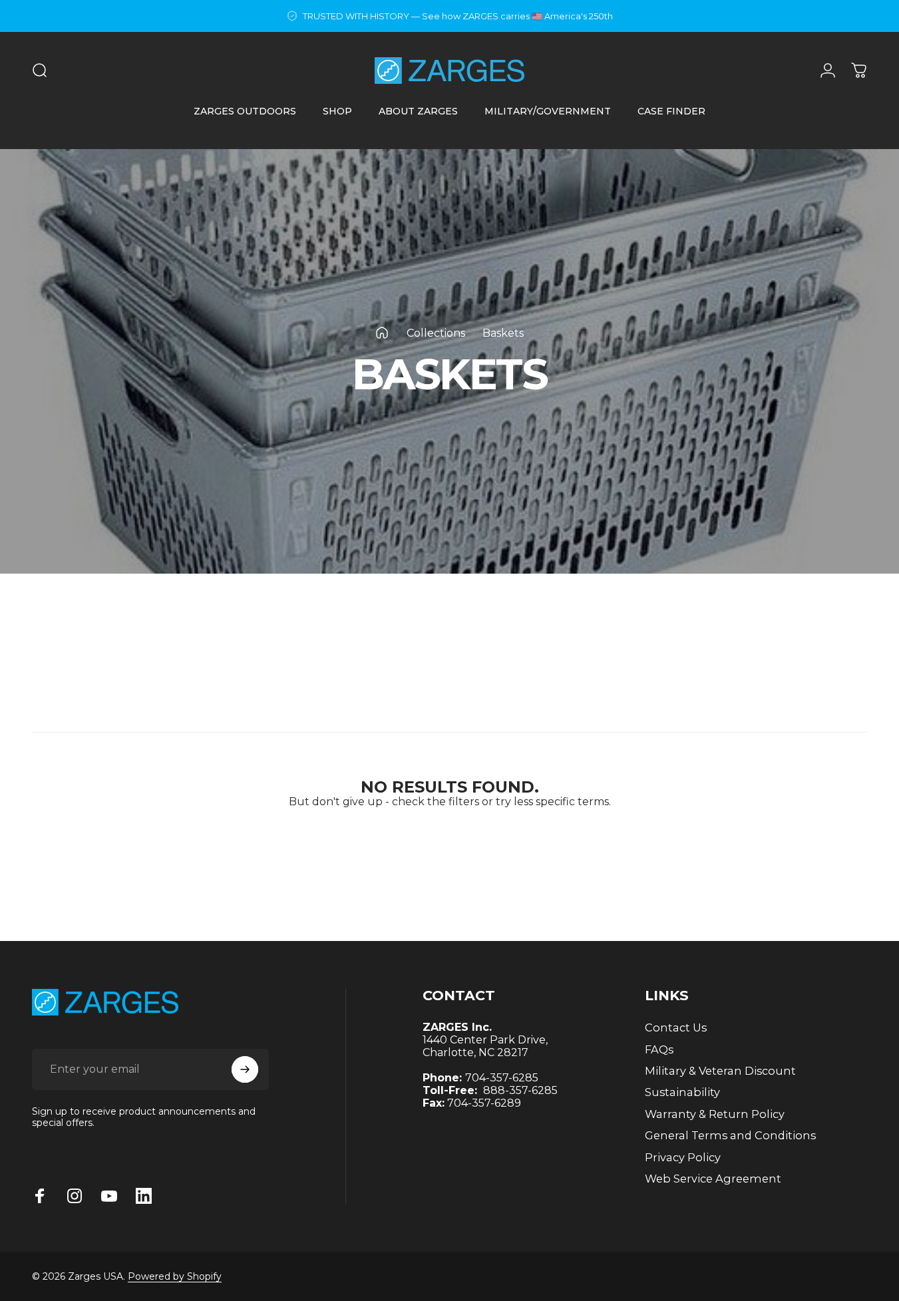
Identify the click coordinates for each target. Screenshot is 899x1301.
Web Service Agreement (713, 1178)
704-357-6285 (501, 1077)
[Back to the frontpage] (382, 332)
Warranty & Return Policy (715, 1114)
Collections (436, 333)
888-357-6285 (520, 1090)
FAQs (659, 1049)
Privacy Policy (683, 1157)
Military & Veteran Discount (720, 1070)
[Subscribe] (245, 1069)
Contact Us (676, 1027)
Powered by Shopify (175, 1276)
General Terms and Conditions (730, 1135)
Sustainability (682, 1092)
